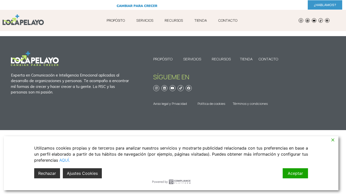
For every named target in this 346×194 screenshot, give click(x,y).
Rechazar (47, 173)
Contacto (265, 59)
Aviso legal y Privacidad (170, 103)
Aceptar (295, 173)
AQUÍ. (64, 160)
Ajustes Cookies (82, 173)
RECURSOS (174, 20)
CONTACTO (228, 20)
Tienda (246, 59)
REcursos (221, 59)
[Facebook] (327, 20)
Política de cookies (211, 103)
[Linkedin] (307, 20)
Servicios (192, 59)
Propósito (162, 59)
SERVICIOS (144, 20)
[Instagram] (301, 20)
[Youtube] (314, 20)
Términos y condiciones (250, 103)
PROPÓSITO (116, 20)
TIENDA (200, 20)
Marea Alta (178, 112)
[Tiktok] (320, 20)
